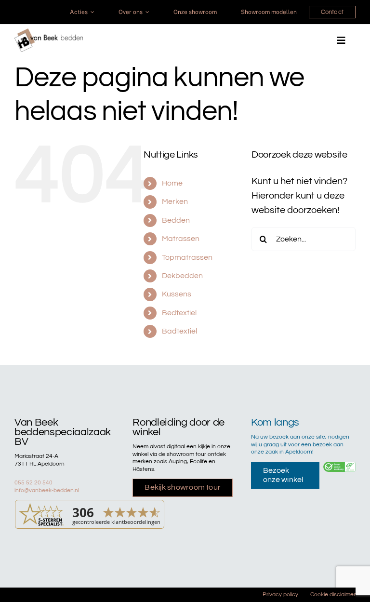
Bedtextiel (179, 313)
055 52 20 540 (33, 483)
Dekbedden (182, 276)
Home (172, 183)
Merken (175, 201)
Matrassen (180, 238)
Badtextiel (179, 331)
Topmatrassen (187, 257)
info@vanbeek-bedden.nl (46, 490)
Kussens (176, 294)
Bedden (176, 220)
